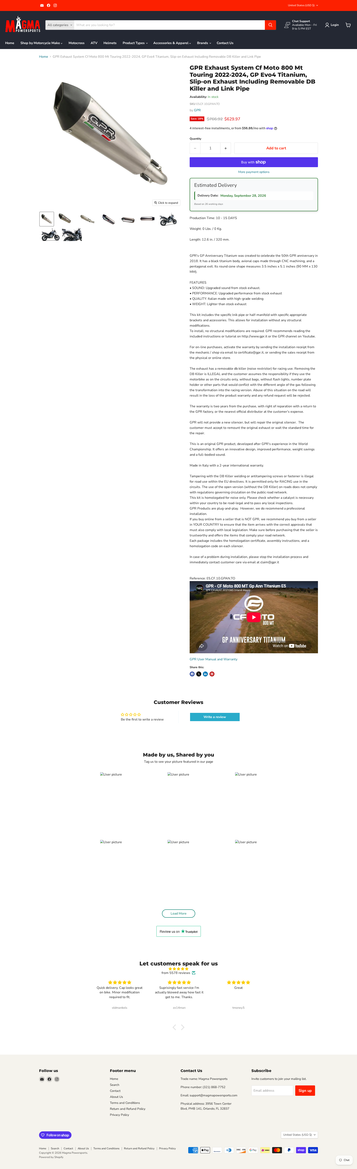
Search (114, 1085)
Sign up (305, 1090)
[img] (178, 969)
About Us (116, 1097)
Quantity (195, 138)
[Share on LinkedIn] (205, 673)
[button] (332, 25)
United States (301, 5)
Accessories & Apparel (171, 43)
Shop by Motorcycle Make (40, 43)
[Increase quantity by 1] (225, 148)
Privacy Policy (119, 1115)
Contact (115, 1091)
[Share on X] (198, 673)
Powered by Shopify (51, 1157)
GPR (197, 110)
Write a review (214, 717)
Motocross (76, 43)
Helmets (110, 43)
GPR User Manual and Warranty (213, 659)
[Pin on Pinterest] (211, 673)
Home (9, 43)
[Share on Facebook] (192, 673)
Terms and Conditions (125, 1103)
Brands (203, 43)
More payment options (253, 172)
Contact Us (225, 43)
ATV (94, 43)
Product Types (134, 43)
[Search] (270, 25)
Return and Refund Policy (127, 1109)
